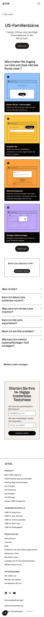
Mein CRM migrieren (13, 475)
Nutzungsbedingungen (13, 600)
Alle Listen (8, 14)
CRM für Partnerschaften (14, 520)
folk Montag (9, 497)
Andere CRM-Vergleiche (14, 501)
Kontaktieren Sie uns (13, 583)
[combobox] (29, 611)
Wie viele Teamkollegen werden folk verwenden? (20, 419)
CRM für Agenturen (12, 512)
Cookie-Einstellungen (13, 611)
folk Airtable (9, 493)
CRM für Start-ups (12, 523)
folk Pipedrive (10, 490)
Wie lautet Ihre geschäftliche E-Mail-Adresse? (20, 408)
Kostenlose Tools (11, 553)
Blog (6, 546)
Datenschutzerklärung (13, 606)
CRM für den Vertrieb (13, 516)
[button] (5, 613)
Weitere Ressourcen (13, 564)
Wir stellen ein (10, 576)
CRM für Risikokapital (13, 527)
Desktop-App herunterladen (16, 482)
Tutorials (8, 542)
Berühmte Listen (11, 557)
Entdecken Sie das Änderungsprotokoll (20, 550)
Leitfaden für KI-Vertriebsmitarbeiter (19, 561)
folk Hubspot (9, 486)
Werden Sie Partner (12, 579)
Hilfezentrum (9, 538)
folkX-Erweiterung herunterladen (18, 479)
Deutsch (29, 611)
